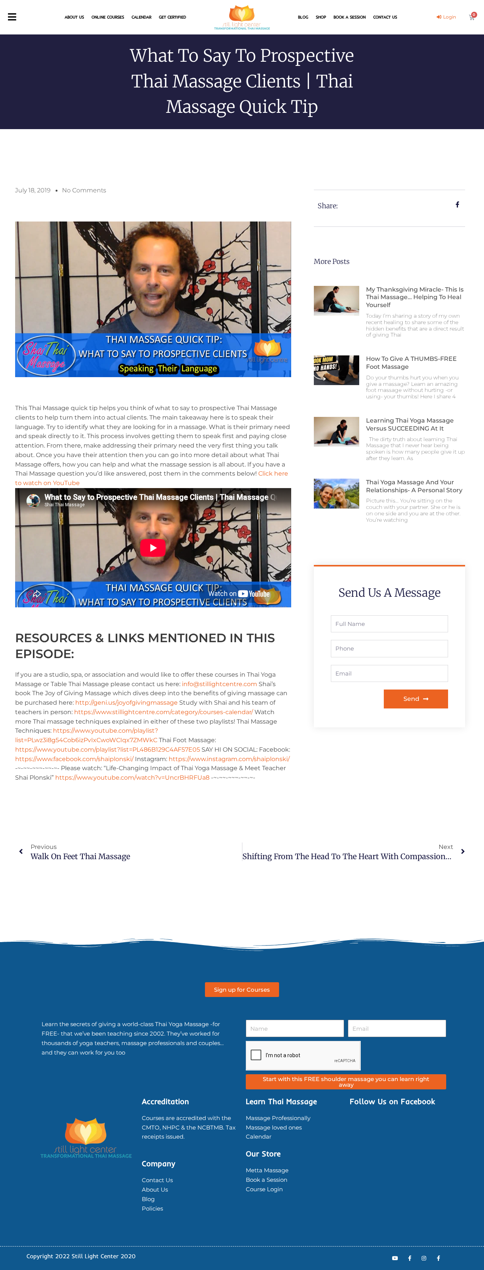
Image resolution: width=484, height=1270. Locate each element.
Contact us (385, 17)
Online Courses (108, 17)
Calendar (141, 17)
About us (74, 17)
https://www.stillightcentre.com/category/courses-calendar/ (163, 712)
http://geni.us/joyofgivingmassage (126, 702)
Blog (303, 17)
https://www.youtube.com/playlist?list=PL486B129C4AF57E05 (107, 749)
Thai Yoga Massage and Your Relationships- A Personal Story (414, 486)
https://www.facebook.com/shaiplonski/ (74, 759)
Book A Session (350, 17)
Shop (321, 17)
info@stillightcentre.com (219, 684)
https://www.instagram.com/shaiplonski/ (229, 759)
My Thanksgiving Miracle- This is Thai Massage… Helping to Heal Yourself (415, 297)
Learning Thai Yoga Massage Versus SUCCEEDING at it (410, 424)
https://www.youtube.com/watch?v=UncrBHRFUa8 (132, 777)
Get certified (172, 17)
